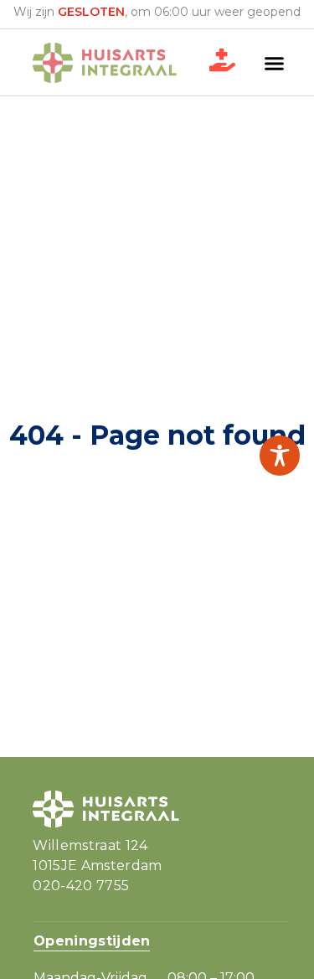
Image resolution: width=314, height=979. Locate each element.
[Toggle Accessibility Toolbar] (279, 455)
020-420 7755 (81, 886)
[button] (275, 63)
